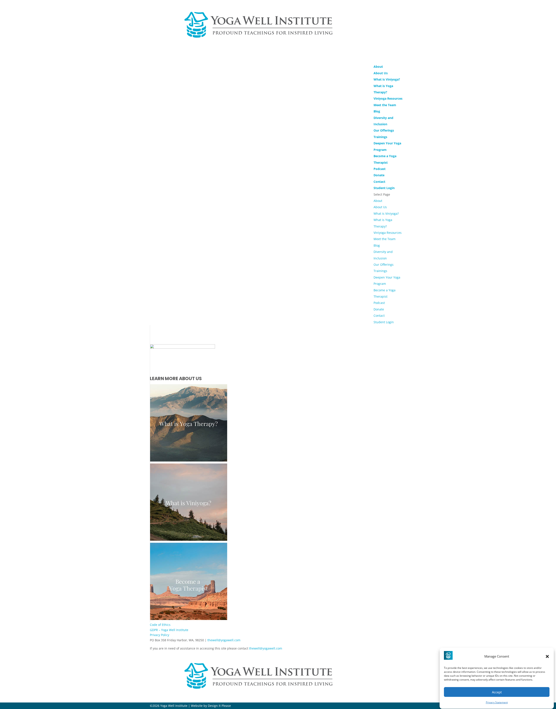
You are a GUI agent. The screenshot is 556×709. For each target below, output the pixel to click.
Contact (379, 315)
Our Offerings (384, 264)
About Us (381, 73)
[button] (547, 656)
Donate (379, 309)
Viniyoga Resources (388, 98)
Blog (377, 111)
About (378, 201)
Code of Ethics (160, 625)
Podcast (379, 303)
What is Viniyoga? (387, 79)
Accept (497, 692)
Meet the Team (385, 105)
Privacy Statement (497, 702)
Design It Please (219, 706)
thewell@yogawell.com (223, 640)
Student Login (384, 322)
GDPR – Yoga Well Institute (169, 630)
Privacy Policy (159, 635)
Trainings (380, 271)
